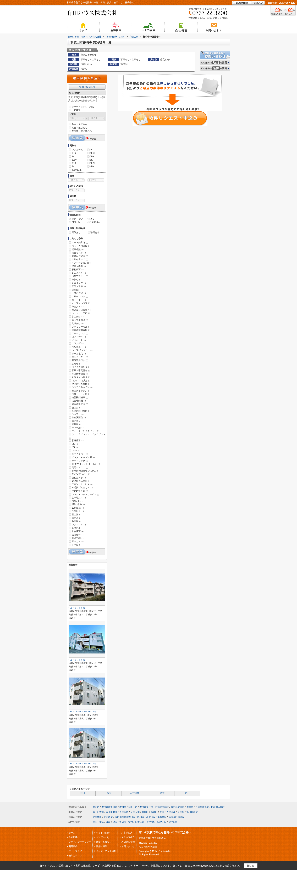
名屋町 (145, 812)
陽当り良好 (79, 252)
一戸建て (76, 110)
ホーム (72, 832)
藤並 (95, 822)
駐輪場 (76, 363)
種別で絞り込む (87, 87)
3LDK (93, 163)
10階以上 (78, 508)
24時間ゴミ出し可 (82, 487)
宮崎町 (154, 812)
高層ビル (78, 528)
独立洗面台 (79, 417)
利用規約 (73, 846)
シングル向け (102, 837)
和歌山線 (150, 817)
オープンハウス (81, 303)
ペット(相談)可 (103, 832)
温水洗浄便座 (80, 404)
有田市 (122, 807)
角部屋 (76, 521)
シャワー (78, 414)
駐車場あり (79, 497)
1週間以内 (95, 222)
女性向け (78, 323)
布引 (187, 793)
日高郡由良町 (217, 807)
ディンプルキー (81, 474)
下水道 (76, 544)
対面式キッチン (81, 390)
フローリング (80, 333)
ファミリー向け (81, 326)
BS (75, 447)
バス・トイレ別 (81, 394)
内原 (109, 793)
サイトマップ (75, 851)
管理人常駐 (79, 286)
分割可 (76, 279)
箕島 (108, 822)
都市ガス (78, 541)
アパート (76, 106)
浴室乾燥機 (79, 400)
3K (91, 159)
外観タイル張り (81, 377)
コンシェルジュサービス (85, 494)
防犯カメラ (79, 477)
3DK (74, 163)
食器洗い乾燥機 (81, 384)
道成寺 (122, 822)
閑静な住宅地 (80, 256)
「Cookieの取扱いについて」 (206, 866)
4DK (92, 166)
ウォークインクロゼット (85, 431)
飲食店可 (78, 531)
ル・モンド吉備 (77, 608)
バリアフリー (80, 276)
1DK (74, 153)
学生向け (78, 316)
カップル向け (80, 320)
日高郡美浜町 (202, 807)
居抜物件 (78, 534)
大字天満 (135, 812)
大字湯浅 (170, 812)
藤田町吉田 (98, 812)
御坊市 (96, 807)
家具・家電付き (81, 370)
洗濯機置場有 (80, 374)
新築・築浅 (101, 846)
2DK (92, 156)
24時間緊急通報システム (85, 470)
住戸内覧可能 (80, 491)
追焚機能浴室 (80, 397)
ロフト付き (79, 337)
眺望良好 (78, 289)
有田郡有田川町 (109, 807)
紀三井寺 (134, 793)
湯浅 (115, 822)
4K (73, 166)
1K (91, 149)
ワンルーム (77, 149)
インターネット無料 (106, 851)
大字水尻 (123, 812)
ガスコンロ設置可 (82, 310)
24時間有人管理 (81, 481)
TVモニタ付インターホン (86, 464)
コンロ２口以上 (81, 380)
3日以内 (76, 222)
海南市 (189, 807)
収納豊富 (78, 440)
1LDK (93, 153)
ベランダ (78, 343)
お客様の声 (127, 832)
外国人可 (78, 306)
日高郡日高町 (162, 807)
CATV (76, 450)
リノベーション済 (82, 262)
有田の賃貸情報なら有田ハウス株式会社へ (165, 832)
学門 (130, 822)
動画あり (94, 232)
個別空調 (78, 538)
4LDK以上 (77, 170)
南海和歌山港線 (176, 817)
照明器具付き (80, 360)
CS (75, 444)
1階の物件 (78, 504)
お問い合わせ (128, 846)
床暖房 (76, 424)
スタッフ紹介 (128, 837)
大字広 (181, 812)
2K (73, 156)
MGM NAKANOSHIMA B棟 (84, 711)
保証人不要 (79, 266)
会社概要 (73, 837)
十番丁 (161, 793)
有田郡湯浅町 (146, 807)
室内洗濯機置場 (81, 330)
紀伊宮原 (139, 822)
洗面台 (76, 407)
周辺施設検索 (128, 841)
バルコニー (79, 347)
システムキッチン (82, 387)
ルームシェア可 (81, 313)
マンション (89, 106)
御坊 (101, 822)
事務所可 (78, 269)
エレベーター (80, 357)
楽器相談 (78, 249)
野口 (162, 812)
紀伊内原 (161, 822)
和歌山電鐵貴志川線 (125, 817)
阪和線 (140, 817)
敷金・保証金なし (81, 124)
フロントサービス (82, 484)
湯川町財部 (111, 812)
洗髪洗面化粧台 (81, 411)
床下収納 (78, 427)
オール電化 (79, 353)
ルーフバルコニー (82, 350)
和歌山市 (132, 807)
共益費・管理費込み (82, 131)
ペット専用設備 (81, 246)
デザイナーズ (80, 259)
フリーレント (80, 296)
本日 (92, 219)
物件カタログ (75, 855)
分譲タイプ (79, 283)
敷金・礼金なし (104, 841)
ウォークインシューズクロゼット (87, 436)
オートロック (80, 460)
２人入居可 (79, 273)
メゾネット (79, 340)
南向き (76, 518)
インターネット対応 (83, 457)
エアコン (78, 421)
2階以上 (77, 501)
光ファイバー (80, 454)
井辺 (82, 793)
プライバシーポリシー (80, 841)
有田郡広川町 (177, 807)
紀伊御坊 (173, 822)
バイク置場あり (81, 367)
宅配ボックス (80, 467)
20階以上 (78, 511)
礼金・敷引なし (79, 127)
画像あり (76, 232)
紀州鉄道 (108, 817)
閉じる (250, 865)
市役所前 (150, 822)
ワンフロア (79, 524)
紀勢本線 (97, 817)
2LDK (74, 159)
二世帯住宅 (79, 293)
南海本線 (161, 817)
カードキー (79, 300)
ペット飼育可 (80, 242)
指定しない (77, 219)
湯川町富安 (192, 812)
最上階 (76, 514)
